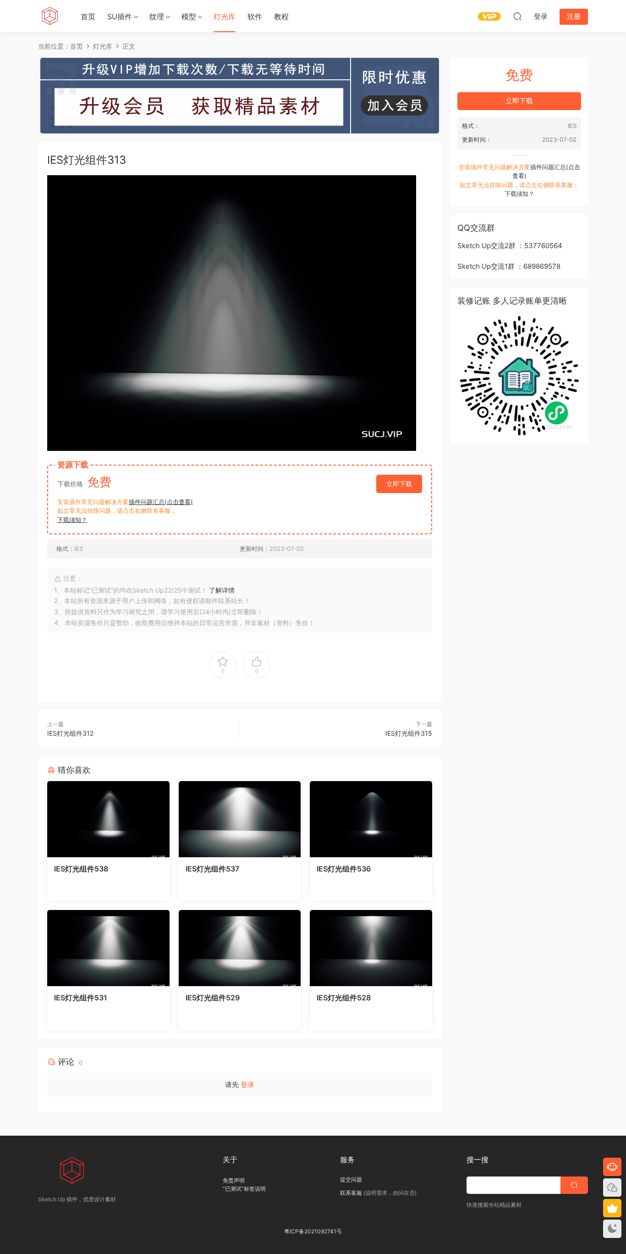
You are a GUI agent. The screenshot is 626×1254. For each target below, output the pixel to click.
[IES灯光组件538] (108, 819)
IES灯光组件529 (213, 997)
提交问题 (351, 1179)
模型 (188, 16)
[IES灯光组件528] (371, 948)
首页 (88, 16)
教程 (281, 16)
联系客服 (351, 1192)
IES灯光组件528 (344, 997)
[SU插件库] (49, 16)
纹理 (156, 16)
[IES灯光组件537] (240, 819)
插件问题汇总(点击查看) (161, 501)
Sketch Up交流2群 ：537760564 (509, 245)
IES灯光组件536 (344, 868)
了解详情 (222, 590)
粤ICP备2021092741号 (313, 1231)
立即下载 (399, 484)
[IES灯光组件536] (371, 819)
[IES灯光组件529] (240, 948)
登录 (247, 1084)
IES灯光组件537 (212, 868)
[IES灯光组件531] (108, 948)
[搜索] (517, 16)
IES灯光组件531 (80, 997)
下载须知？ (72, 519)
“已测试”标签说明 (244, 1188)
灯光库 (225, 16)
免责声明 (234, 1180)
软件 (254, 16)
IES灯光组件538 (81, 868)
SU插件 (119, 16)
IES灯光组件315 (408, 733)
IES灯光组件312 (70, 733)
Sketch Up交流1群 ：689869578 (508, 266)
